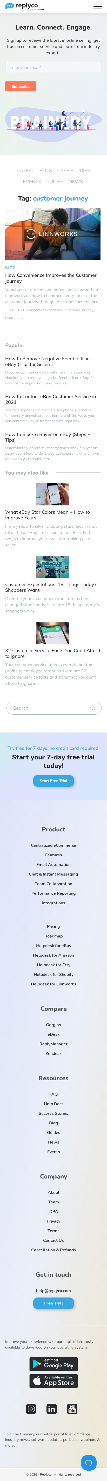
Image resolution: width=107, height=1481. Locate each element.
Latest (25, 170)
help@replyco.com (53, 1291)
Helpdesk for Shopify (53, 974)
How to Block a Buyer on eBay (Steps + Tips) (47, 437)
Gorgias (53, 1025)
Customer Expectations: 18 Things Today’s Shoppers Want (51, 587)
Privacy (53, 1221)
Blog (45, 170)
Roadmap (53, 936)
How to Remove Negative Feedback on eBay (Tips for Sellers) (47, 362)
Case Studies (73, 170)
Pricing (53, 926)
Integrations (53, 903)
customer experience (45, 310)
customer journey (79, 310)
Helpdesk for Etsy (53, 965)
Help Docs (53, 1104)
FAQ (53, 1094)
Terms (53, 1231)
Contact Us (53, 1240)
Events (32, 182)
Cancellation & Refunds (53, 1250)
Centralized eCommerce (53, 845)
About (53, 1192)
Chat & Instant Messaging (53, 874)
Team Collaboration (53, 884)
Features (53, 855)
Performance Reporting (53, 893)
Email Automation (53, 865)
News (76, 182)
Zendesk (53, 1053)
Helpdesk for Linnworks (53, 984)
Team (53, 1202)
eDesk (53, 1034)
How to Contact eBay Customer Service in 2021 (50, 399)
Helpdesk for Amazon (53, 955)
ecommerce (15, 317)
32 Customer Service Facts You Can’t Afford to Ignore (52, 653)
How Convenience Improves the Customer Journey (51, 278)
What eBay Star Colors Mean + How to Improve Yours (47, 515)
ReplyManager (53, 1044)
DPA (53, 1212)
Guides (54, 182)
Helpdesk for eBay (53, 946)
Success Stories (53, 1113)
